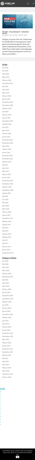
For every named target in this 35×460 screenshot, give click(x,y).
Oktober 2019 (6, 221)
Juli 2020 (5, 196)
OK (17, 457)
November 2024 (7, 105)
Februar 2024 (6, 115)
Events (21, 35)
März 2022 (5, 146)
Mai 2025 (5, 86)
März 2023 (5, 130)
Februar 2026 (6, 80)
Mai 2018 (5, 231)
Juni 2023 (5, 127)
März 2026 (5, 77)
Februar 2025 (6, 96)
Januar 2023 (6, 137)
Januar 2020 (6, 215)
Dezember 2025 (7, 83)
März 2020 (5, 209)
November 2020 (7, 184)
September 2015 (7, 253)
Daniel (7, 35)
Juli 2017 (5, 240)
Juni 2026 (5, 68)
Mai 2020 (5, 203)
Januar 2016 (6, 250)
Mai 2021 (5, 165)
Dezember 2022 (7, 140)
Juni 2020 (5, 199)
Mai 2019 (5, 228)
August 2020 (6, 193)
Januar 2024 (6, 118)
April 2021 (5, 168)
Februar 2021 (6, 174)
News (25, 35)
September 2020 (7, 190)
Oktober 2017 (6, 237)
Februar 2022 (6, 149)
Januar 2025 (6, 99)
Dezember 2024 (7, 102)
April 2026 (5, 74)
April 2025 (5, 90)
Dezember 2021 (7, 156)
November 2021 (7, 159)
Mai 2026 (5, 71)
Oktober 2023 (6, 124)
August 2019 (6, 225)
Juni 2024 (5, 112)
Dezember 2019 (7, 218)
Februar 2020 (6, 212)
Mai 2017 (5, 243)
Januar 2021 (6, 177)
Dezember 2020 (7, 181)
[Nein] (33, 454)
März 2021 (5, 171)
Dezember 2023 (7, 121)
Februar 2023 (6, 134)
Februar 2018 (6, 234)
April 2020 (5, 206)
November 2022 (7, 143)
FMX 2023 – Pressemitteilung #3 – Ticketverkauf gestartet (15, 32)
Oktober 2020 (6, 187)
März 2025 (5, 93)
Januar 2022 (6, 152)
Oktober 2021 (6, 162)
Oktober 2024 (6, 108)
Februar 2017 (6, 247)
